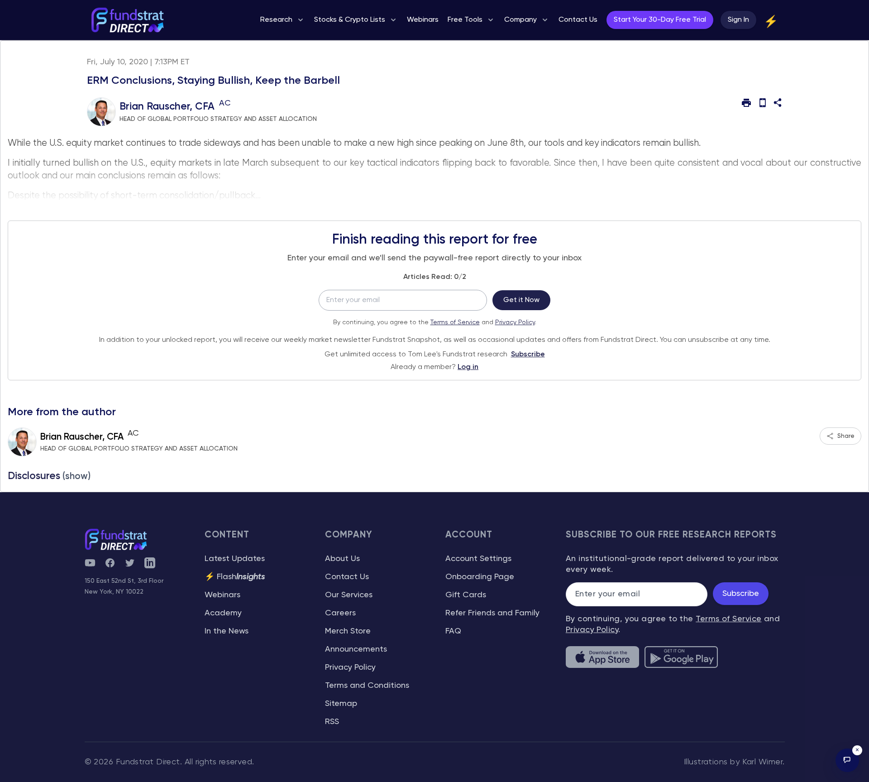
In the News (226, 631)
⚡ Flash (235, 577)
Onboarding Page (479, 577)
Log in (468, 367)
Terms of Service (455, 322)
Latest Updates (235, 559)
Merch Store (348, 631)
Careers (340, 613)
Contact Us (347, 577)
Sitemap (341, 704)
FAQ (453, 631)
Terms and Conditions (367, 685)
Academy (223, 613)
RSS (332, 722)
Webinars (222, 595)
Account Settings (478, 559)
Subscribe (528, 354)
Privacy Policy (515, 322)
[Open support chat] (847, 760)
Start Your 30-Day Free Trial (660, 20)
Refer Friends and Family (492, 613)
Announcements (356, 649)
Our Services (348, 595)
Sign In (738, 20)
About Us (342, 559)
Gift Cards (465, 595)
